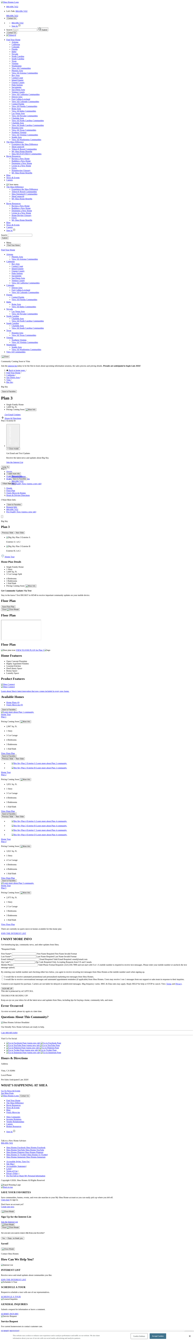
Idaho (14, 51)
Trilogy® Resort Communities (24, 149)
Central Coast (17, 78)
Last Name (38, 956)
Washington (17, 66)
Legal (8, 1169)
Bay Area (16, 75)
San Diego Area (18, 90)
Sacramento (16, 87)
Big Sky (9, 382)
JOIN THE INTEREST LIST (13, 933)
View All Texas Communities (24, 130)
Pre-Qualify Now (26, 484)
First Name (39, 954)
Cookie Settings (139, 1336)
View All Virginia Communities (25, 135)
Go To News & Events (10, 1091)
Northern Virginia (19, 132)
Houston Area (17, 128)
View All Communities (21, 68)
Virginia (15, 63)
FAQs (14, 168)
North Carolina (18, 56)
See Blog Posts (7, 1093)
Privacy (179, 984)
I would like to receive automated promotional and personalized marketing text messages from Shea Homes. (49, 977)
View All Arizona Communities (25, 73)
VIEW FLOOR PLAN (30, 650)
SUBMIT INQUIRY (10, 1314)
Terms (168, 984)
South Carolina (18, 59)
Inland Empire (17, 80)
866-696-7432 (12, 7)
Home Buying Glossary (21, 215)
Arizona (15, 42)
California (16, 44)
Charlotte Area (18, 118)
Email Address (44, 959)
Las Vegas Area (18, 113)
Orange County (18, 82)
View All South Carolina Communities (28, 125)
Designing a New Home (22, 163)
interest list (12, 366)
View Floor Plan (8, 753)
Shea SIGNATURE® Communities (26, 154)
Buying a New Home (21, 158)
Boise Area (16, 109)
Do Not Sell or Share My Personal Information (25, 1176)
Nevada (15, 54)
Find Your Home (13, 40)
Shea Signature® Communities (24, 194)
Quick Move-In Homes (16, 493)
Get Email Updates (12, 414)
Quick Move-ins (13, 1112)
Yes (3, 1238)
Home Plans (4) (12, 702)
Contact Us (11, 18)
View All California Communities (26, 94)
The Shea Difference (15, 142)
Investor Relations (13, 1119)
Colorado (15, 47)
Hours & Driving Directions (18, 495)
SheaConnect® (18, 147)
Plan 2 (3, 775)
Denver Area (17, 97)
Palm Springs (17, 85)
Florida (15, 49)
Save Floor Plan (8, 607)
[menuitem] (102, 144)
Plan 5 (3, 888)
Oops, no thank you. (15, 1238)
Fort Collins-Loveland (21, 99)
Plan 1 (3, 717)
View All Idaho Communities (24, 111)
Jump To (5, 467)
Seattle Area (17, 137)
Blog (8, 175)
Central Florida (18, 104)
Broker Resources (13, 1126)
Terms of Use (12, 1171)
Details (9, 472)
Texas (14, 61)
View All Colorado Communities (25, 101)
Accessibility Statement (16, 1166)
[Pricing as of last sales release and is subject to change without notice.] (30, 409)
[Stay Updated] (13, 435)
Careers (9, 180)
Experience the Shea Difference (25, 144)
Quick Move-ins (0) (14, 705)
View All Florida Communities (24, 106)
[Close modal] (8, 1211)
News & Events (13, 177)
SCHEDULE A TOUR (11, 1297)
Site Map (10, 1164)
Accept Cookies (158, 1336)
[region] (97, 1336)
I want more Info (13, 474)
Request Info (17, 476)
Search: (4, 235)
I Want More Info (8, 484)
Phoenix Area (17, 70)
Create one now (7, 1207)
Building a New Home (21, 161)
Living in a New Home (21, 166)
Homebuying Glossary (21, 170)
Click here (5, 1200)
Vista (8, 380)
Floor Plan (10, 490)
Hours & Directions (12, 418)
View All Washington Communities (26, 139)
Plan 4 (3, 841)
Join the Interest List (14, 462)
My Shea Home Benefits (22, 151)
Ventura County (18, 92)
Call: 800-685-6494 (9, 1033)
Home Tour (9, 557)
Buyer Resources (13, 156)
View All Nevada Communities (25, 116)
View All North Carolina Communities (28, 120)
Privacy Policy (12, 1173)
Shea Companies (13, 1117)
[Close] (5, 356)
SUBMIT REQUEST (10, 1331)
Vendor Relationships (15, 1122)
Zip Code (46, 962)
